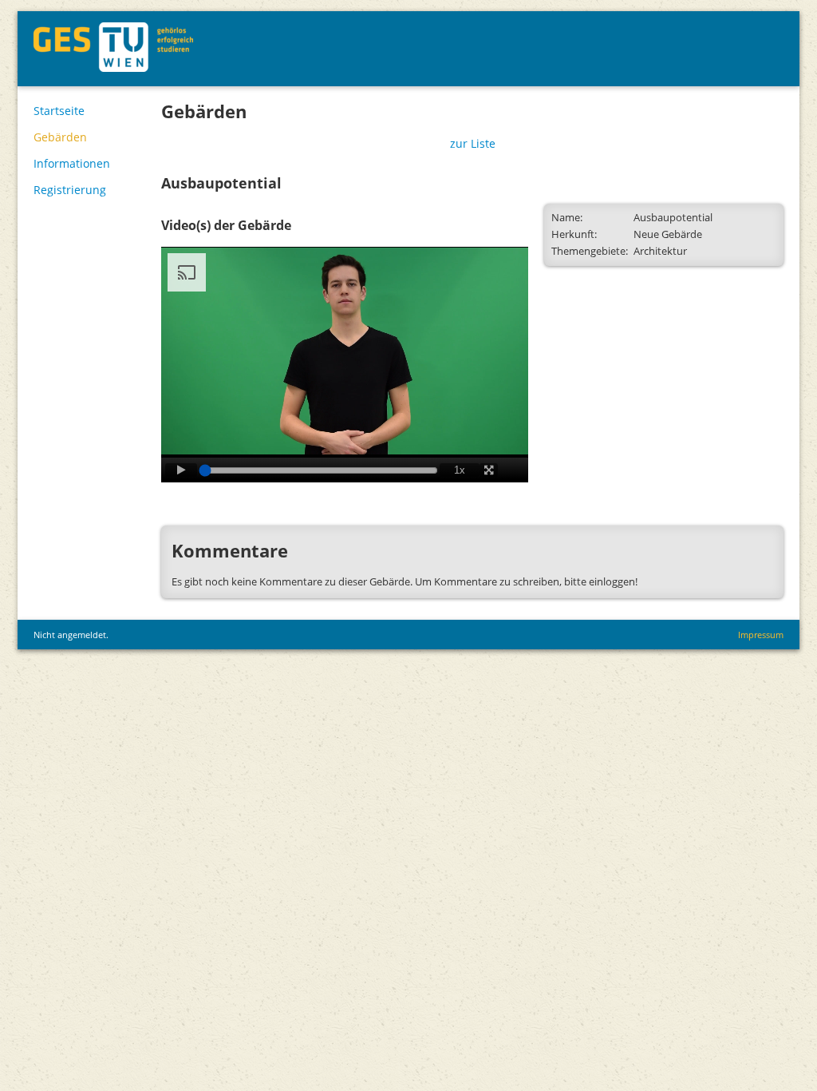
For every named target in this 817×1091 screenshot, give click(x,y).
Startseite (59, 110)
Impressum (760, 635)
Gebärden (60, 137)
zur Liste (472, 143)
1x (459, 470)
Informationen (72, 163)
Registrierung (70, 189)
